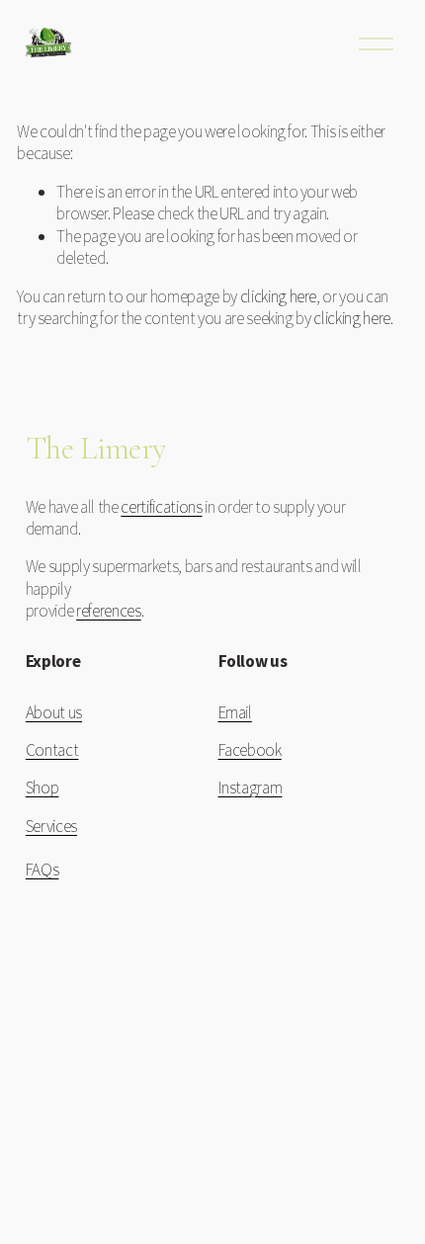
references (108, 611)
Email (235, 712)
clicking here (278, 296)
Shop (42, 787)
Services (51, 826)
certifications (161, 507)
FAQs (42, 869)
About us (54, 712)
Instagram (250, 787)
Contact (52, 750)
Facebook (250, 750)
